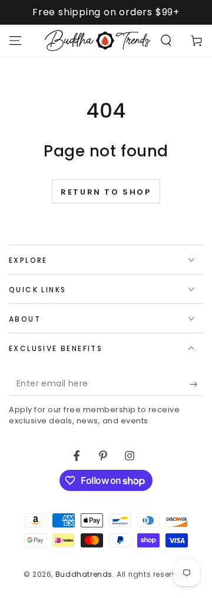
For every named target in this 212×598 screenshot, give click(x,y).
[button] (166, 41)
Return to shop (106, 192)
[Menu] (15, 41)
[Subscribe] (196, 384)
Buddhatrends (83, 574)
